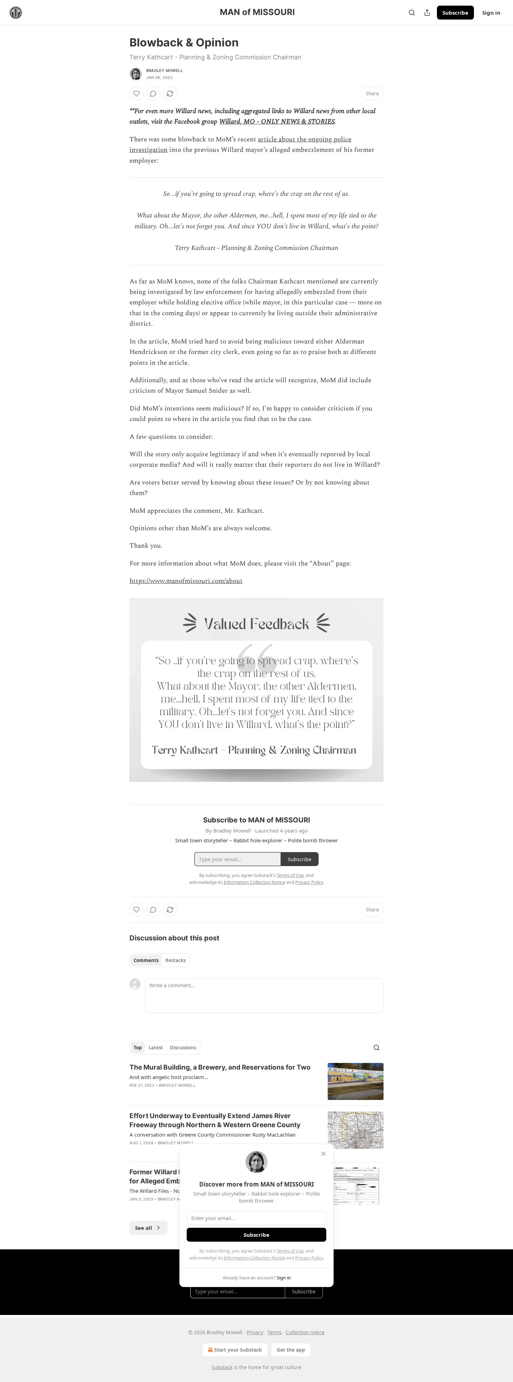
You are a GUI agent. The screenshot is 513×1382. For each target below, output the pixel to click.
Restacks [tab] (175, 960)
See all (143, 1227)
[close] (323, 1153)
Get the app (291, 1349)
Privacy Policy (309, 1258)
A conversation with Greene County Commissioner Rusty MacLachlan (212, 1134)
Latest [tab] (156, 1047)
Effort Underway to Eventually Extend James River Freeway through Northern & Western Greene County (214, 1120)
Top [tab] (138, 1047)
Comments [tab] (146, 960)
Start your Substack (238, 1349)
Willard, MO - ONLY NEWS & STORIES (276, 122)
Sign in (491, 12)
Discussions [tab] (183, 1047)
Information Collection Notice (254, 1258)
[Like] (136, 94)
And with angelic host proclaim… (168, 1076)
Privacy (255, 1332)
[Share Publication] (427, 13)
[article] (256, 1081)
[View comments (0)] (153, 94)
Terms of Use (290, 1251)
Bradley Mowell (164, 70)
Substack (221, 1367)
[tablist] (159, 960)
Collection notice (305, 1332)
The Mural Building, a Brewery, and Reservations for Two (220, 1067)
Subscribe (455, 12)
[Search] (412, 13)
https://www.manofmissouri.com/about (186, 581)
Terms (274, 1332)
